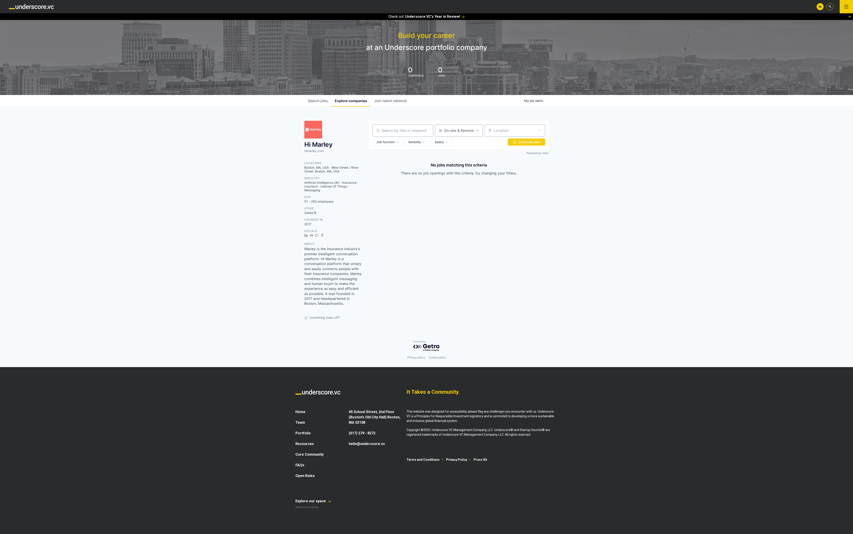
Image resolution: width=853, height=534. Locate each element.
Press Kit (480, 459)
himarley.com (314, 151)
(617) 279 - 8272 (362, 433)
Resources (304, 444)
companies (351, 101)
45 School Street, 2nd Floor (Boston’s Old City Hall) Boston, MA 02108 (374, 417)
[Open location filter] (539, 130)
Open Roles (305, 476)
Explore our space (311, 501)
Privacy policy (416, 357)
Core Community (309, 454)
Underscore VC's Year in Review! (432, 16)
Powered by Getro (537, 153)
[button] (388, 142)
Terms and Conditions (423, 459)
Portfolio (303, 433)
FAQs (299, 465)
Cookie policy (437, 357)
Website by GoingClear (307, 507)
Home (300, 412)
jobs (318, 101)
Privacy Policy (456, 459)
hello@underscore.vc (367, 444)
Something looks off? (325, 317)
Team (300, 422)
